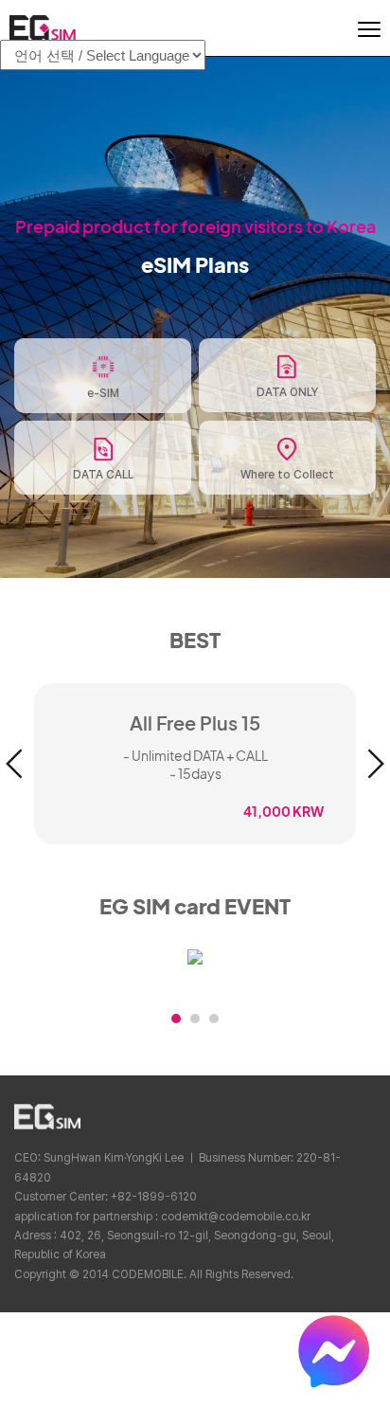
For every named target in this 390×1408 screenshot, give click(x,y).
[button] (14, 764)
